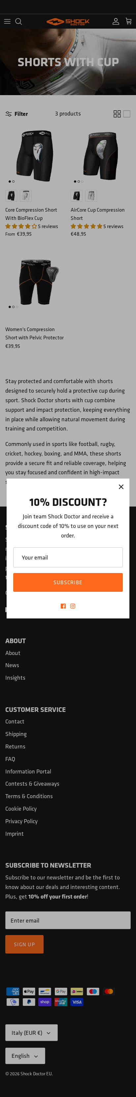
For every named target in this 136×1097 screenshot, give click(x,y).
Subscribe (68, 582)
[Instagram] (72, 606)
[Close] (121, 487)
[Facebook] (63, 606)
